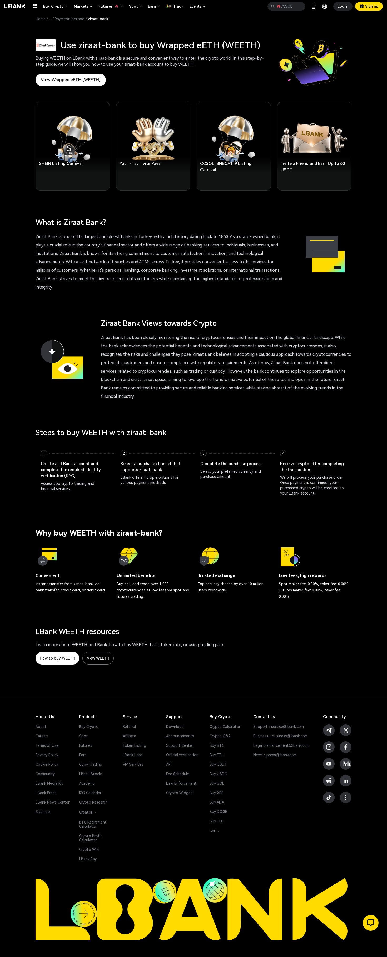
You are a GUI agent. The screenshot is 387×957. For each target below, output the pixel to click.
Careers (42, 736)
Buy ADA (217, 802)
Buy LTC (217, 821)
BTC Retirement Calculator (93, 824)
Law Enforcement (181, 783)
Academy (87, 783)
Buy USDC (218, 774)
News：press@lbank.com (275, 755)
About (41, 726)
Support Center (179, 745)
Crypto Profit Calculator (90, 838)
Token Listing (134, 745)
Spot (136, 6)
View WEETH (98, 658)
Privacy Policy (47, 755)
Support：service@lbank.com (278, 726)
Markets (83, 6)
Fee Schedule (177, 774)
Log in (343, 6)
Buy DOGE (218, 812)
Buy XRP (217, 793)
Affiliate (129, 736)
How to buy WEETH (57, 658)
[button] (371, 923)
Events (198, 6)
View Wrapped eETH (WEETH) (71, 79)
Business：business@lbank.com (280, 736)
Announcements (180, 736)
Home (41, 19)
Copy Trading (90, 764)
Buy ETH (217, 755)
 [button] (273, 6)
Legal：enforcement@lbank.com (281, 745)
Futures (111, 6)
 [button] (299, 6)
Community (45, 774)
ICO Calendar (90, 793)
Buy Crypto (55, 6)
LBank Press (46, 793)
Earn (154, 6)
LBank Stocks (91, 774)
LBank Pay (88, 859)
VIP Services (133, 764)
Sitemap (43, 812)
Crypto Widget (179, 793)
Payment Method (70, 19)
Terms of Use (47, 745)
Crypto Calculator (225, 726)
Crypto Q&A (220, 736)
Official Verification (182, 755)
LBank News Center (53, 802)
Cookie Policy (47, 764)
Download (175, 726)
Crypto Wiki (89, 849)
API (168, 764)
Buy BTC (217, 745)
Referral (129, 726)
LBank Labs (133, 755)
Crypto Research (93, 802)
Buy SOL (217, 783)
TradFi (178, 6)
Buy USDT (218, 764)
